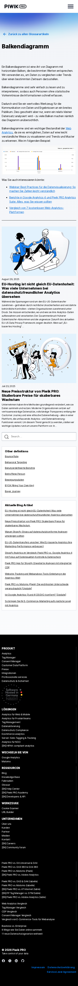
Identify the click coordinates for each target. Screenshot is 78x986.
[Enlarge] (71, 151)
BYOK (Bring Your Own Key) (19, 485)
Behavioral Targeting (16, 462)
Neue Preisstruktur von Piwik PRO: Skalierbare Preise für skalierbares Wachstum (31, 395)
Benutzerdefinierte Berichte (20, 468)
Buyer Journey (12, 491)
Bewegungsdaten (14, 479)
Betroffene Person (15, 473)
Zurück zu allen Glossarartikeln (28, 34)
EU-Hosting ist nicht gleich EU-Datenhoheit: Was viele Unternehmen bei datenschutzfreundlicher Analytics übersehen (38, 290)
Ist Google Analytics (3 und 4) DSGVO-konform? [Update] (35, 594)
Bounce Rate (12, 456)
